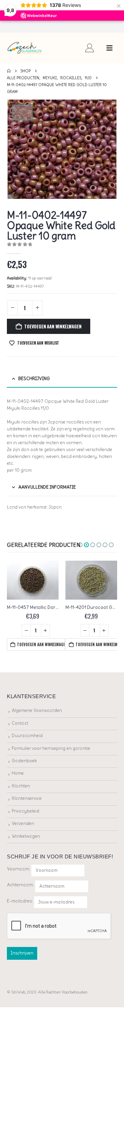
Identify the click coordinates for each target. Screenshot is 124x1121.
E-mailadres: (20, 901)
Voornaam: (18, 869)
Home (18, 773)
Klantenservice (27, 798)
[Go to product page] (33, 580)
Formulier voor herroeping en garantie (51, 748)
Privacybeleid (25, 811)
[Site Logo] (24, 48)
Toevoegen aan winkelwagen (52, 326)
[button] (109, 48)
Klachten (21, 786)
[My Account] (89, 47)
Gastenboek (24, 761)
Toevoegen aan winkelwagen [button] (40, 644)
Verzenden (23, 823)
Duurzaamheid (27, 735)
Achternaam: (20, 885)
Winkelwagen (26, 836)
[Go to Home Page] (9, 71)
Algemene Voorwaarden (37, 710)
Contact (20, 723)
